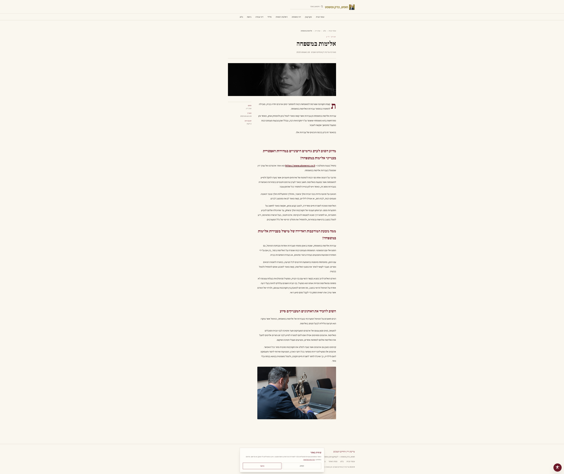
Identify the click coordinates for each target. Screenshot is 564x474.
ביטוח (249, 17)
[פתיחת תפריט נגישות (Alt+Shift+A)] (557, 467)
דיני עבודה (259, 17)
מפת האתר (332, 461)
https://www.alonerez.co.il (300, 165)
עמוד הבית (320, 17)
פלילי (269, 17)
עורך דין (317, 31)
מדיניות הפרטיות (309, 459)
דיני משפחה (296, 17)
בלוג (241, 17)
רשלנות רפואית (282, 17)
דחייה (302, 466)
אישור (262, 466)
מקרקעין (308, 17)
